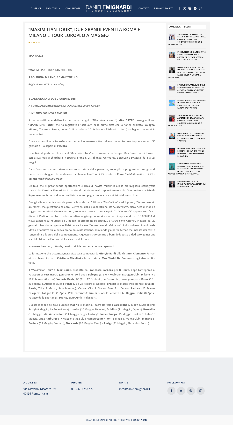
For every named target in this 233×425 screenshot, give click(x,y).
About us (52, 8)
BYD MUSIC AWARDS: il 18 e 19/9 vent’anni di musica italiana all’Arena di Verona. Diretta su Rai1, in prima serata (191, 89)
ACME (144, 419)
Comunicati (72, 8)
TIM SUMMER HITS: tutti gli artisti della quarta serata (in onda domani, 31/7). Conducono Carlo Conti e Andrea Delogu (186, 120)
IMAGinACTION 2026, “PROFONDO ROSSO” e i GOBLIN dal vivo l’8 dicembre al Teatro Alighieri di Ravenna (191, 152)
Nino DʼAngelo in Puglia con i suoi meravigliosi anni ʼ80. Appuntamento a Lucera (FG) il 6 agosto (191, 137)
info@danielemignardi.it (134, 389)
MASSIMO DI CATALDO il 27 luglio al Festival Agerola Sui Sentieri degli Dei (191, 184)
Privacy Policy (163, 8)
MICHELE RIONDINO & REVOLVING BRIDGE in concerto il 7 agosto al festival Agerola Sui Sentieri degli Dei (191, 56)
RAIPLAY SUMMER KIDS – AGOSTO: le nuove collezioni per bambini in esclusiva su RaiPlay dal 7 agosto (191, 104)
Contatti (144, 8)
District (36, 8)
